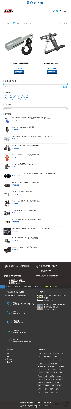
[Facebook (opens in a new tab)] (31, 2)
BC (63, 353)
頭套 (57, 392)
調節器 (40, 389)
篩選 (65, 87)
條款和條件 (28, 286)
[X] (6, 97)
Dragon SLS (47, 356)
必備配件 (52, 376)
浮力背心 (48, 379)
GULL (55, 356)
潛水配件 (40, 382)
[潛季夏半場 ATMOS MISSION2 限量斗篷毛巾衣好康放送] (40, 307)
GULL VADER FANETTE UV (45, 360)
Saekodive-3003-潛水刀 (52, 63)
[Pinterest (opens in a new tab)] (34, 2)
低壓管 (48, 372)
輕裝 (8, 353)
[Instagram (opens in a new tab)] (38, 2)
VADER (61, 369)
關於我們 (9, 286)
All (66, 23)
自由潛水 (47, 385)
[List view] (18, 23)
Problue (54, 363)
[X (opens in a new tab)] (28, 2)
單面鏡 (40, 376)
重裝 (8, 356)
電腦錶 (46, 392)
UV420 (54, 369)
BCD (39, 356)
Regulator (41, 366)
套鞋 (46, 376)
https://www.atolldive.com (22, 341)
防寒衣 (40, 392)
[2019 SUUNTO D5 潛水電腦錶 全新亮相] (40, 298)
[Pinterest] (21, 97)
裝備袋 (59, 385)
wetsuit (40, 372)
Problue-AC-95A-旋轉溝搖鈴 (19, 63)
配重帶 (51, 389)
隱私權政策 (39, 286)
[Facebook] (11, 97)
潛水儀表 (9, 359)
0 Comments (54, 300)
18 (64, 23)
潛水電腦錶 (48, 382)
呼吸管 (62, 372)
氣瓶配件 (59, 376)
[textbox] (35, 108)
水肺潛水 (40, 379)
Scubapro (60, 366)
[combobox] (35, 108)
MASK (46, 363)
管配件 (40, 385)
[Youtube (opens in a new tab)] (42, 2)
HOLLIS (57, 360)
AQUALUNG (41, 353)
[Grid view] (14, 23)
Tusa (47, 369)
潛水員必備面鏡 (57, 379)
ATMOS (57, 353)
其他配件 (55, 372)
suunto (40, 369)
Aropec (50, 353)
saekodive (51, 366)
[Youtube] (26, 97)
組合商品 (9, 362)
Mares (40, 363)
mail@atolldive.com (19, 332)
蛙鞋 (53, 385)
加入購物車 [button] (19, 72)
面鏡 (52, 392)
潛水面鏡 (56, 382)
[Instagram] (16, 97)
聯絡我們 (18, 286)
